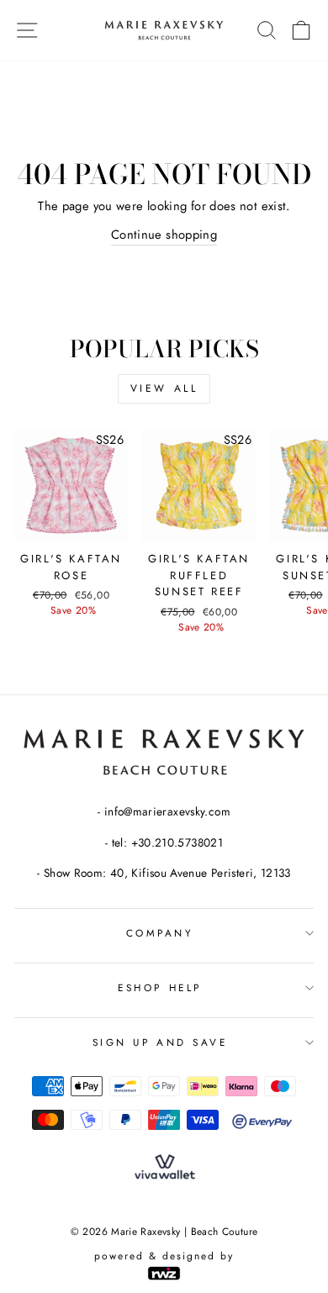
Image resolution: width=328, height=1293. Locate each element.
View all (164, 388)
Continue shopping (164, 234)
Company (160, 933)
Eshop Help (159, 987)
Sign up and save (160, 1042)
